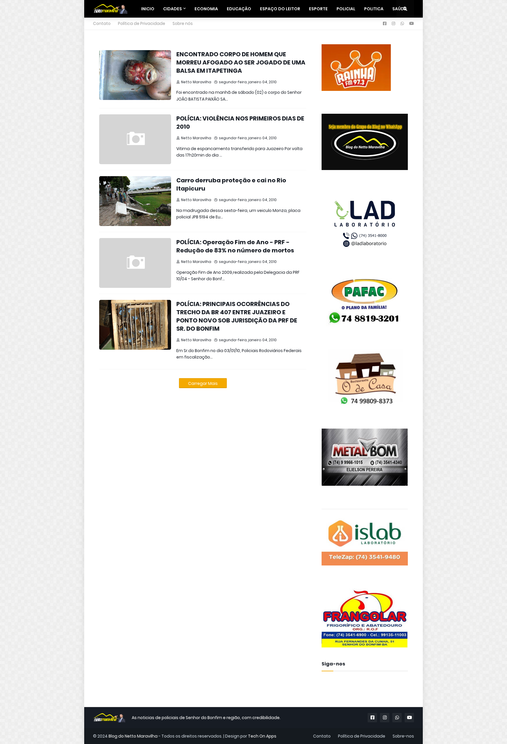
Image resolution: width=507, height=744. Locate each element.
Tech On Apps (262, 736)
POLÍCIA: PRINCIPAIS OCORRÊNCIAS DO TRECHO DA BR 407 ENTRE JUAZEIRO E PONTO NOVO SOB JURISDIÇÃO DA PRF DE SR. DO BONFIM (236, 316)
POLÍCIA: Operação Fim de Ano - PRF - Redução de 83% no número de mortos (235, 246)
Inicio (147, 9)
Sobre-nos (403, 736)
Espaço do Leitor (280, 9)
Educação (239, 9)
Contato (102, 23)
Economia (206, 9)
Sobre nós (183, 23)
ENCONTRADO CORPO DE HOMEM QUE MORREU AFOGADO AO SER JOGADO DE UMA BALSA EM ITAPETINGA (240, 62)
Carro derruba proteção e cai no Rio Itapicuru (231, 184)
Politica (373, 9)
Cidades (172, 9)
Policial (346, 9)
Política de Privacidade (141, 23)
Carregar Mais (203, 383)
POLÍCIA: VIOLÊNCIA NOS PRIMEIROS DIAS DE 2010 (240, 122)
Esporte (318, 9)
